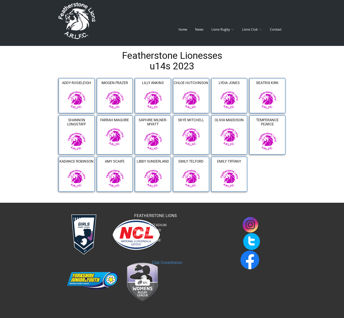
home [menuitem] (183, 29)
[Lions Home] (77, 20)
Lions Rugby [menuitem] (220, 29)
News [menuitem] (199, 29)
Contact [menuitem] (275, 29)
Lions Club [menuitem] (250, 29)
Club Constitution (167, 262)
